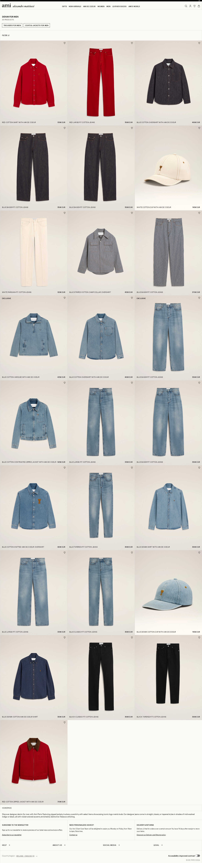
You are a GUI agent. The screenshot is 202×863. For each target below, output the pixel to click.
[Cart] (199, 6)
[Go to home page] (19, 5)
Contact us (73, 835)
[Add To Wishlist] (64, 43)
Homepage (7, 808)
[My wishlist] (194, 6)
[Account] (190, 6)
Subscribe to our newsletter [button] (11, 835)
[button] (184, 856)
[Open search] (186, 6)
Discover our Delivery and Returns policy (151, 835)
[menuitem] (64, 6)
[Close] (199, 0)
